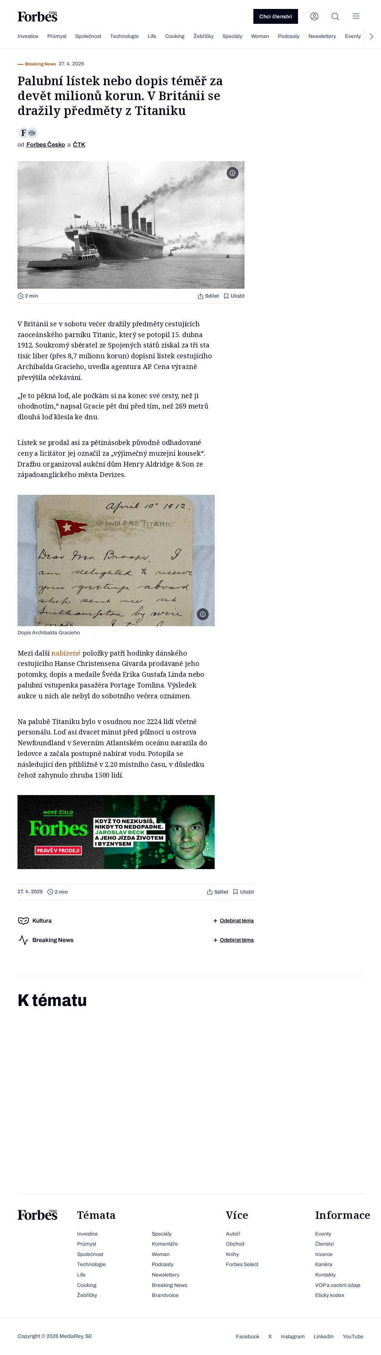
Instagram (293, 1336)
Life (152, 36)
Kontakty (325, 1275)
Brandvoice (165, 1295)
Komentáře (165, 1244)
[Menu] (356, 16)
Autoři (233, 1234)
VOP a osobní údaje (338, 1285)
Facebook (247, 1336)
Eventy (353, 36)
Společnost (88, 36)
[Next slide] (371, 36)
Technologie (124, 36)
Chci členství (275, 16)
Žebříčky (203, 36)
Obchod (235, 1244)
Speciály (232, 36)
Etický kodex (329, 1295)
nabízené (66, 652)
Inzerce (324, 1254)
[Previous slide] (10, 36)
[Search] (335, 16)
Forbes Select (242, 1264)
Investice (27, 36)
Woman (260, 36)
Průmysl (56, 36)
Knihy (232, 1254)
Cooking (175, 36)
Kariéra (323, 1264)
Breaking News (169, 1285)
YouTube (353, 1336)
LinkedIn (324, 1336)
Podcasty (289, 36)
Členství (324, 1244)
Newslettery (322, 36)
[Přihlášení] (314, 16)
